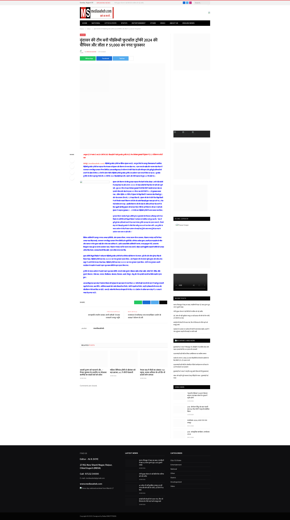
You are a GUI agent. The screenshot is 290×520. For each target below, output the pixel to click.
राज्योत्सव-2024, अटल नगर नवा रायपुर (197, 421)
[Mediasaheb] (97, 13)
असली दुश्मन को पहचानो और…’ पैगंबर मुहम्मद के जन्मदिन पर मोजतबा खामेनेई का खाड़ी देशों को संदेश (93, 372)
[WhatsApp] (72, 160)
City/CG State (110, 23)
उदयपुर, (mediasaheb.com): (94, 163)
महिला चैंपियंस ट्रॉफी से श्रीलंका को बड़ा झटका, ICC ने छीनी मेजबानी (122, 371)
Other (153, 23)
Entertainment (139, 23)
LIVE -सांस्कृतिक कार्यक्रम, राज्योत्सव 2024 (198, 433)
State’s (124, 23)
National (96, 23)
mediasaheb (91, 52)
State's (173, 478)
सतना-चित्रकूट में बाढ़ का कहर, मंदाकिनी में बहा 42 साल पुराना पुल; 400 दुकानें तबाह (151, 462)
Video (162, 23)
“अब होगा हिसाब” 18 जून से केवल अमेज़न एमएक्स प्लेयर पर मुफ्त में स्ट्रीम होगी (197, 395)
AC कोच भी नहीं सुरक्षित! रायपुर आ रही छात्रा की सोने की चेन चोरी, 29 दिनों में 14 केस (151, 487)
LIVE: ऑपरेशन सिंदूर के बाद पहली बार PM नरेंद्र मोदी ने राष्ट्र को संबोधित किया (198, 409)
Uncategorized (176, 482)
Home (84, 23)
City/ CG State (175, 460)
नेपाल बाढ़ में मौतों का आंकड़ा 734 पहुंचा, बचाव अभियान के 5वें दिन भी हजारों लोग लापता (152, 372)
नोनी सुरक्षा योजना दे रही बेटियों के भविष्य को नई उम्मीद (129, 3)
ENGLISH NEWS (188, 23)
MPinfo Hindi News (187, 340)
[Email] (72, 178)
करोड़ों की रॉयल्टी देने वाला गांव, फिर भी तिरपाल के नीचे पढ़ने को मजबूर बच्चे (151, 500)
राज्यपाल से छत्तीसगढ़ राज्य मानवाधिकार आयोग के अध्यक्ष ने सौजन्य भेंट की (144, 316)
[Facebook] (72, 166)
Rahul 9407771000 (109, 516)
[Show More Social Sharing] (131, 58)
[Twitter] (72, 172)
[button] (178, 134)
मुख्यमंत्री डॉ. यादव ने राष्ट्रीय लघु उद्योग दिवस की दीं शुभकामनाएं (190, 371)
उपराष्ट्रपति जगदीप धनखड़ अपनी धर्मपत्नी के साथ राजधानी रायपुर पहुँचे (104, 316)
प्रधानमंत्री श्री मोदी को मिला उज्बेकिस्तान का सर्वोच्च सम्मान (189, 353)
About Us (174, 23)
